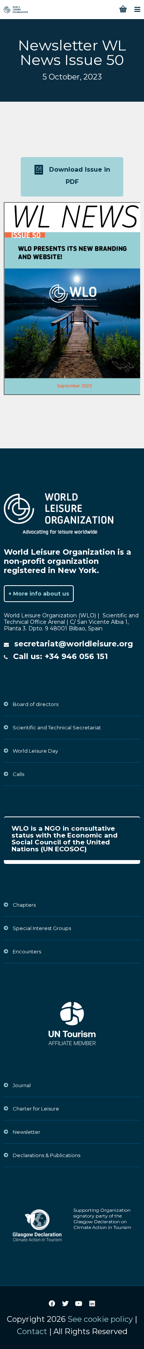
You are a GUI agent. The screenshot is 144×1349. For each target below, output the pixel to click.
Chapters (24, 905)
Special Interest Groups (42, 928)
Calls (18, 774)
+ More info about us (38, 593)
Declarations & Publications (46, 1155)
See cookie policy (100, 1319)
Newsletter (26, 1132)
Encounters (27, 951)
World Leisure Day (35, 751)
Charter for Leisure (36, 1108)
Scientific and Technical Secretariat (57, 727)
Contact (32, 1331)
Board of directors (35, 704)
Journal (22, 1085)
